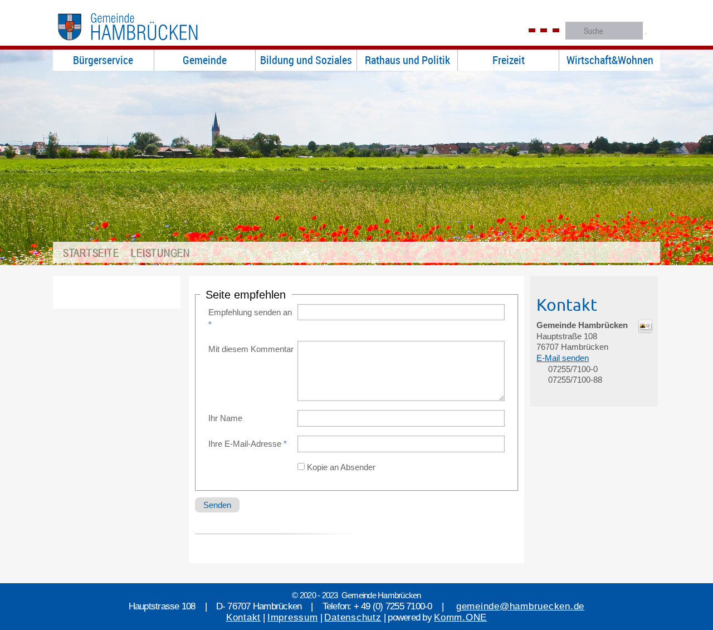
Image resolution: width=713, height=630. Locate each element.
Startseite (91, 252)
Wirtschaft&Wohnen (610, 59)
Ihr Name (225, 418)
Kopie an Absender (341, 467)
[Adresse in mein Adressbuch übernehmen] (645, 330)
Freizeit (508, 59)
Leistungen (160, 252)
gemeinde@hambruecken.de (520, 606)
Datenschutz (352, 617)
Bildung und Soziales (306, 59)
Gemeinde (205, 59)
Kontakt (243, 617)
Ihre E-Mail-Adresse (247, 443)
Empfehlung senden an (250, 318)
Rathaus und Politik (407, 59)
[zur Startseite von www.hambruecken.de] (145, 44)
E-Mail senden (562, 358)
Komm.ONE (460, 617)
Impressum (292, 617)
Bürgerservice (103, 59)
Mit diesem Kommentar (251, 349)
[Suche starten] (645, 34)
